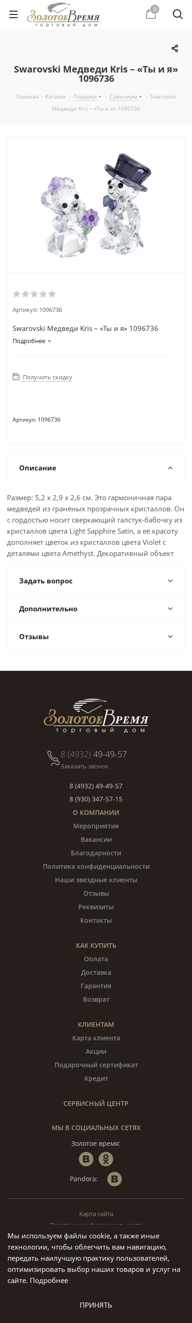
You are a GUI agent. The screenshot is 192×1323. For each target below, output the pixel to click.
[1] (17, 294)
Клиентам (96, 1024)
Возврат (96, 999)
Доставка (96, 972)
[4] (43, 294)
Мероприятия (96, 825)
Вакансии (96, 839)
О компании (96, 812)
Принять (96, 1305)
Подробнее (49, 1280)
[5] (52, 294)
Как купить (96, 945)
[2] (25, 294)
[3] (34, 294)
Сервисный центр (96, 1103)
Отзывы (96, 893)
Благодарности (96, 852)
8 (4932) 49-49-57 (96, 785)
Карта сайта (96, 1214)
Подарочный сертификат (96, 1064)
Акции (96, 1051)
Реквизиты (96, 906)
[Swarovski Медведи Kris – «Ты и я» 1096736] (96, 205)
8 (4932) (94, 754)
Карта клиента (96, 1037)
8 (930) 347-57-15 (96, 798)
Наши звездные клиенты (96, 879)
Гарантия (96, 985)
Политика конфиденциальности (96, 866)
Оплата (96, 958)
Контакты (96, 920)
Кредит (96, 1078)
